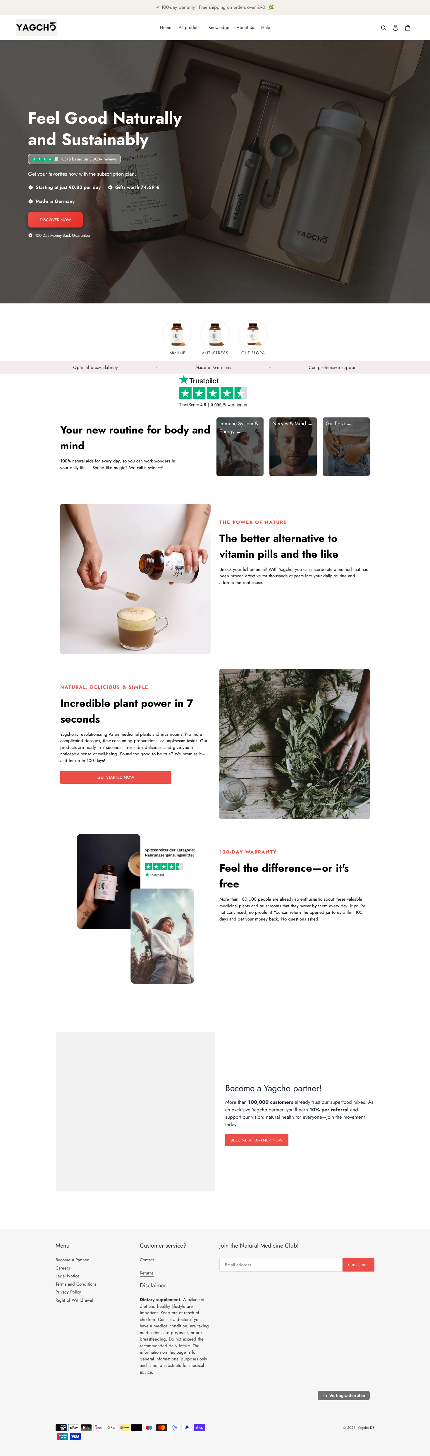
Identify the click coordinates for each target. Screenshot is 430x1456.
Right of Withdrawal (74, 1300)
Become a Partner (72, 1260)
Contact (147, 1260)
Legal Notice (68, 1276)
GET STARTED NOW (115, 777)
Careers (63, 1268)
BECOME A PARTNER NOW (257, 1140)
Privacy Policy (68, 1292)
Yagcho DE (366, 1427)
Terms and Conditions (76, 1284)
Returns (147, 1273)
